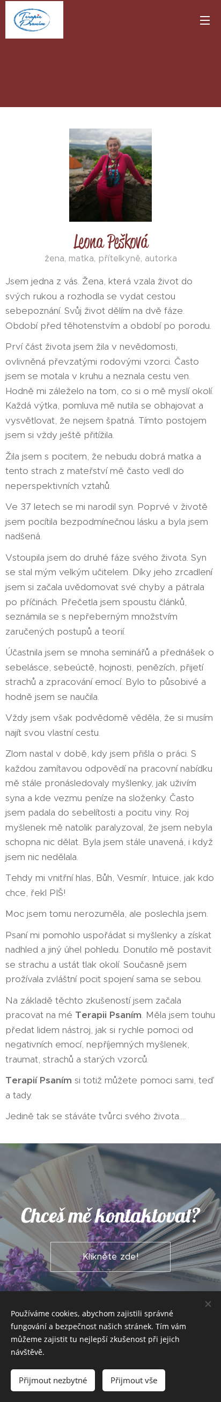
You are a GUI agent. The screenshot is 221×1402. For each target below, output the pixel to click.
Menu (205, 20)
